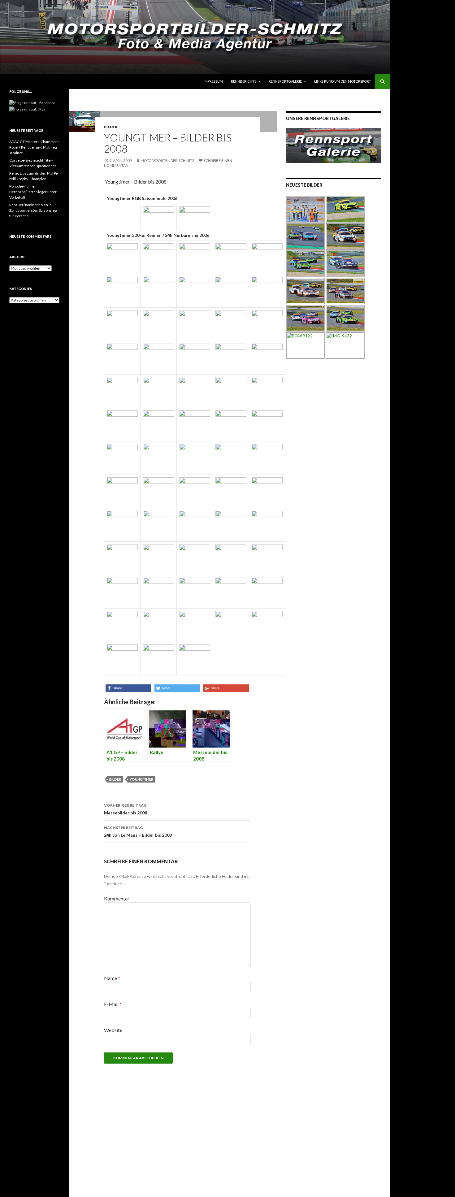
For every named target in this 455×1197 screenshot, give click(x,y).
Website (113, 1030)
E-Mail (113, 1004)
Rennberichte (243, 81)
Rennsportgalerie (285, 81)
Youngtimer (141, 779)
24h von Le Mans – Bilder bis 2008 (138, 831)
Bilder (110, 126)
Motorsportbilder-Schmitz (167, 160)
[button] (128, 688)
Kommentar (116, 898)
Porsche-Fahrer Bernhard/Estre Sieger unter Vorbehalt (33, 192)
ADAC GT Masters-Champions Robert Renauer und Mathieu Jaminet (34, 147)
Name (112, 978)
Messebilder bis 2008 (125, 809)
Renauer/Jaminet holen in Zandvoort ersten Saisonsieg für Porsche (33, 210)
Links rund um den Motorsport (342, 81)
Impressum (213, 81)
